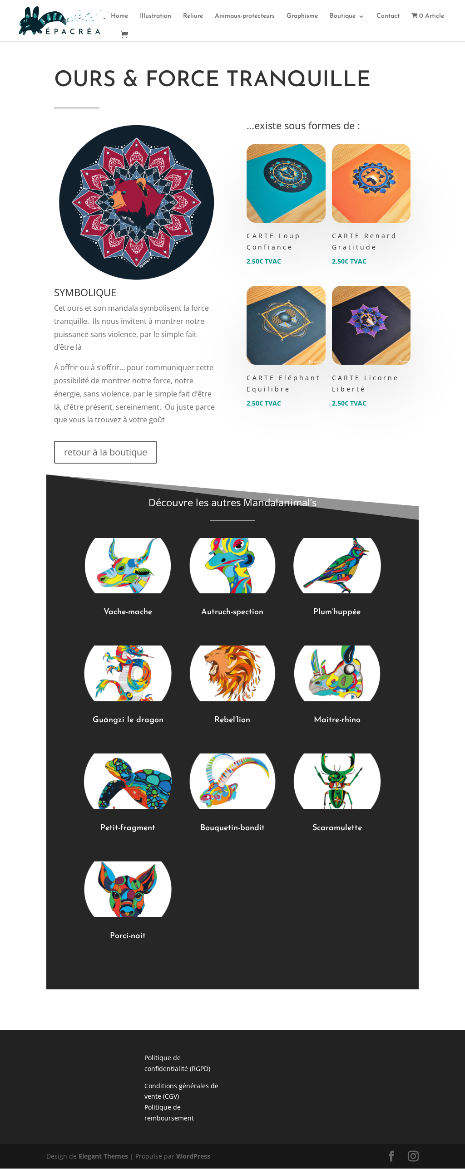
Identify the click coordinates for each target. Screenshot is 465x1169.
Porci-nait (128, 936)
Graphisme (302, 16)
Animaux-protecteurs (245, 16)
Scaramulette (337, 828)
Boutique (343, 16)
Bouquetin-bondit (232, 828)
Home (119, 16)
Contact (388, 16)
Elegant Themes (103, 1156)
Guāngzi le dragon (128, 720)
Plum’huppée (337, 612)
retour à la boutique (105, 452)
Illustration (155, 16)
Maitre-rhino (337, 720)
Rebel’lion (232, 720)
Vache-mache (128, 612)
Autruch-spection (232, 612)
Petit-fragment (127, 828)
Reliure (193, 16)
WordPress (193, 1156)
